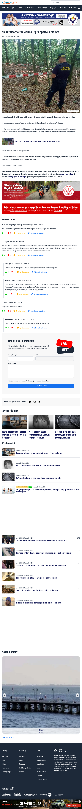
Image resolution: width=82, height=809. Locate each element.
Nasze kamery (40, 764)
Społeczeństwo (29, 8)
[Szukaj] (78, 2)
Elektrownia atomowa (75, 8)
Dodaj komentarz (41, 386)
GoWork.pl (39, 775)
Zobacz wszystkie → (8, 737)
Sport (13, 8)
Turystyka (53, 8)
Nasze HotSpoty (41, 760)
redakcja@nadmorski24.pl (17, 176)
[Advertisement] (41, 515)
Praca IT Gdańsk (41, 772)
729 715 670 (58, 211)
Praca (38, 768)
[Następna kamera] (77, 695)
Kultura (20, 8)
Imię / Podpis (13, 355)
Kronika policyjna (42, 8)
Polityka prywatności (25, 768)
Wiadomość (12, 363)
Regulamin (22, 764)
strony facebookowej (67, 174)
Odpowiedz (39, 355)
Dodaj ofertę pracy (42, 779)
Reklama (21, 772)
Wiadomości (5, 8)
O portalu (21, 756)
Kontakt (21, 760)
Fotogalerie (62, 8)
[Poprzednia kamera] (4, 695)
